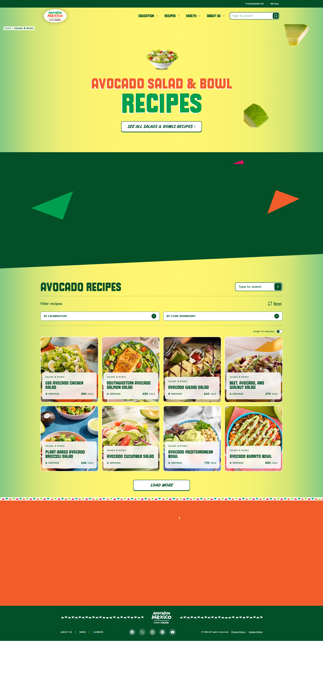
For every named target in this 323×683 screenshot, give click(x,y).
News (82, 632)
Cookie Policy (255, 632)
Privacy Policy (238, 632)
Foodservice (255, 4)
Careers (98, 632)
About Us (66, 632)
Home (8, 28)
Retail (275, 4)
